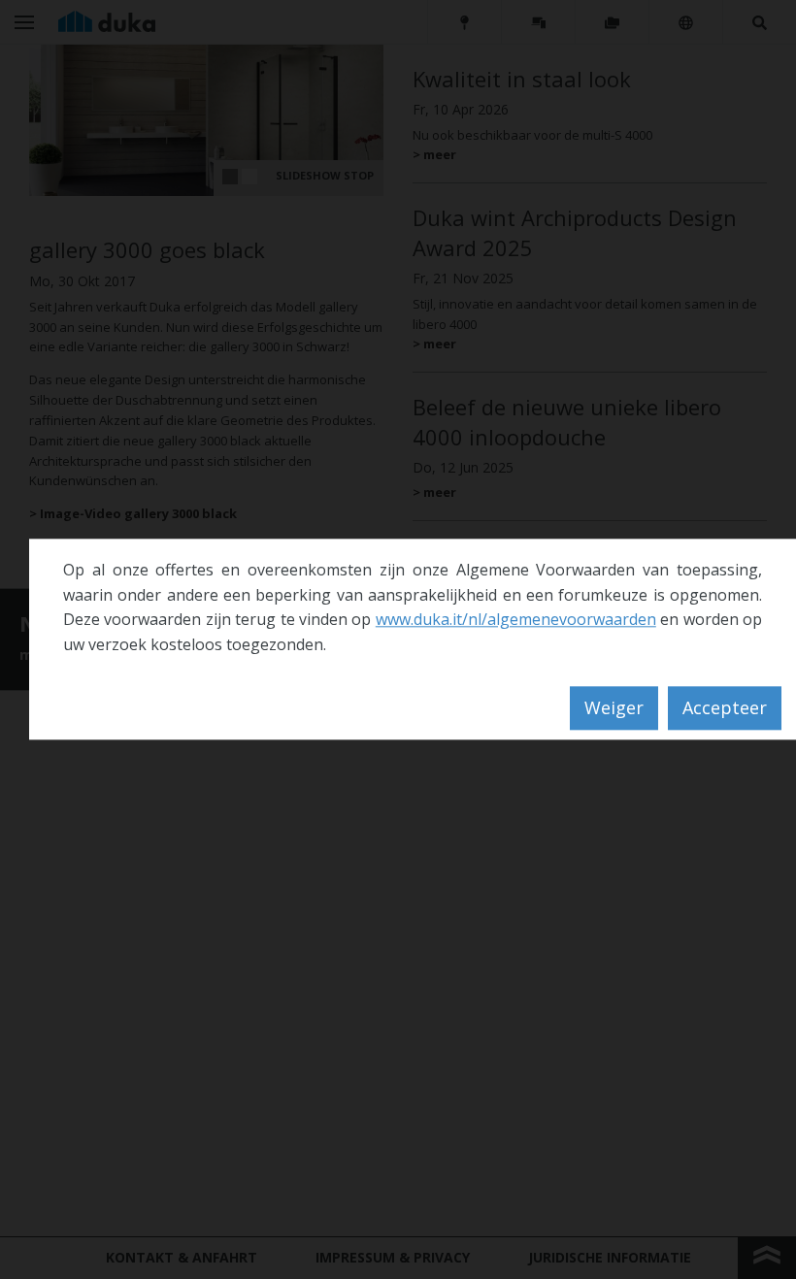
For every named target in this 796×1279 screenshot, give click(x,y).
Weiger (614, 708)
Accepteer (724, 708)
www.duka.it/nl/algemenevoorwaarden (516, 620)
